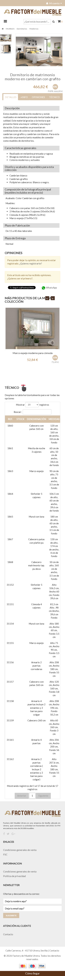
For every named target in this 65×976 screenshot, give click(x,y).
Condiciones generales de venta (19, 850)
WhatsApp (51, 287)
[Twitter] (8, 833)
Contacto (8, 934)
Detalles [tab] (10, 97)
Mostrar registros (32, 404)
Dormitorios (22, 29)
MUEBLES (10, 29)
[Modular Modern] (32, 328)
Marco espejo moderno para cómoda (33, 352)
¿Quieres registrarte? (30, 263)
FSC (5, 854)
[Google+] (13, 833)
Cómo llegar (32, 973)
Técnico (54, 97)
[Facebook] (4, 833)
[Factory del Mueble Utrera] (32, 12)
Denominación (36, 419)
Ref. (10, 419)
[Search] (53, 21)
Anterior (21, 795)
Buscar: (18, 411)
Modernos (34, 29)
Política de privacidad (14, 876)
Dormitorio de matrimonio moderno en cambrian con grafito (32, 76)
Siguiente (43, 795)
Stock (20, 419)
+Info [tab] (24, 97)
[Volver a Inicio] (2, 28)
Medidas (54, 419)
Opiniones (38, 97)
